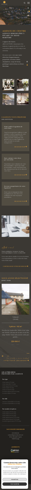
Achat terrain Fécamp (8, 389)
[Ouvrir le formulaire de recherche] (24, 3)
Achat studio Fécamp (8, 387)
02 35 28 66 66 (15, 433)
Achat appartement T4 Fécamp (10, 419)
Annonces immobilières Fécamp (11, 401)
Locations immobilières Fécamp (11, 403)
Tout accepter (14, 484)
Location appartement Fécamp (10, 391)
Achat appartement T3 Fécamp (10, 417)
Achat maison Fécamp (8, 382)
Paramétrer (14, 479)
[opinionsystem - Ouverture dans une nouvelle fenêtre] (15, 451)
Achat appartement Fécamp (10, 386)
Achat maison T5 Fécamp (9, 415)
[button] (3, 356)
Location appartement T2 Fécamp (11, 421)
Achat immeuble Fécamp (9, 384)
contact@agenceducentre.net (15, 435)
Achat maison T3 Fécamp (9, 412)
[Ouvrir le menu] (28, 3)
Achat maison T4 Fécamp (9, 413)
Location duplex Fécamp (9, 393)
